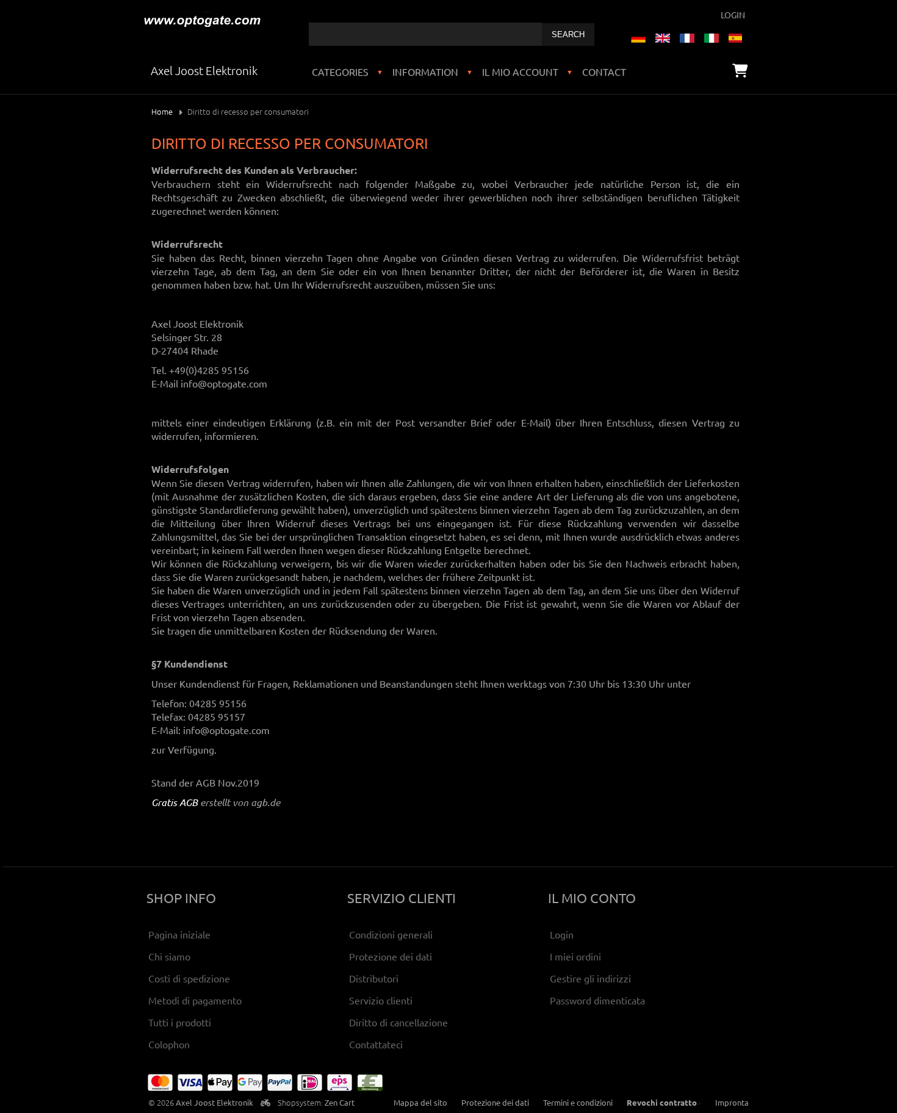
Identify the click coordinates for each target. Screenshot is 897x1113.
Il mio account (520, 71)
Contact (604, 71)
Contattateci (376, 1044)
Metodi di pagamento (195, 1000)
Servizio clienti (380, 1000)
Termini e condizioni (578, 1102)
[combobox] (425, 34)
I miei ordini (575, 956)
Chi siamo (169, 956)
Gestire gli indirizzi (590, 978)
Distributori (373, 978)
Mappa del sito (420, 1102)
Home (162, 111)
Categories (340, 71)
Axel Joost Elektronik (214, 1102)
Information (425, 71)
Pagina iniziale (179, 934)
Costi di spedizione (189, 978)
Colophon (169, 1044)
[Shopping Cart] (740, 70)
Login (733, 14)
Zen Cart (340, 1102)
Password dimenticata (597, 1000)
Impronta (732, 1102)
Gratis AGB (174, 802)
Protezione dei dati (390, 956)
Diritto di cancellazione (398, 1022)
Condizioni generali (391, 934)
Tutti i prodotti (179, 1022)
